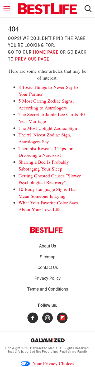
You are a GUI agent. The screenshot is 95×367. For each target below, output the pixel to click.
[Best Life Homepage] (47, 8)
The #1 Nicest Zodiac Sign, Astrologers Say (44, 138)
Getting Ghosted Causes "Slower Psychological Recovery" (49, 179)
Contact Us (47, 267)
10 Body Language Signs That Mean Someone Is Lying (47, 192)
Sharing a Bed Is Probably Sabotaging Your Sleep (43, 165)
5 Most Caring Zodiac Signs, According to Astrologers (46, 104)
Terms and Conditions (47, 289)
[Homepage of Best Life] (46, 229)
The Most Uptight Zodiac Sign (47, 128)
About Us (47, 246)
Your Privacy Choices (53, 363)
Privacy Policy (48, 278)
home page (46, 52)
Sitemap (47, 256)
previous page (32, 59)
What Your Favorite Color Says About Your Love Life (48, 206)
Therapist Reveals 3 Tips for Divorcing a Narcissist (45, 151)
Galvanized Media (44, 348)
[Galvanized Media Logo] (48, 340)
